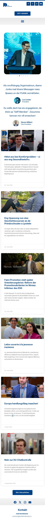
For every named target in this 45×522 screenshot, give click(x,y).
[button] (22, 21)
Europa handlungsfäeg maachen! (21, 403)
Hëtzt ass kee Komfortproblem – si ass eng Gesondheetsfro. (22, 158)
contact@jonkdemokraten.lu (22, 516)
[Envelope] (41, 4)
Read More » (8, 179)
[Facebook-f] (28, 4)
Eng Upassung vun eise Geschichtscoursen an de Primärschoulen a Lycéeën (17, 221)
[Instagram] (37, 4)
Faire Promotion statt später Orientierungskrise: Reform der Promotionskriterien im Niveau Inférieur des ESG (20, 284)
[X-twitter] (32, 4)
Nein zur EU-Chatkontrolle (17, 460)
